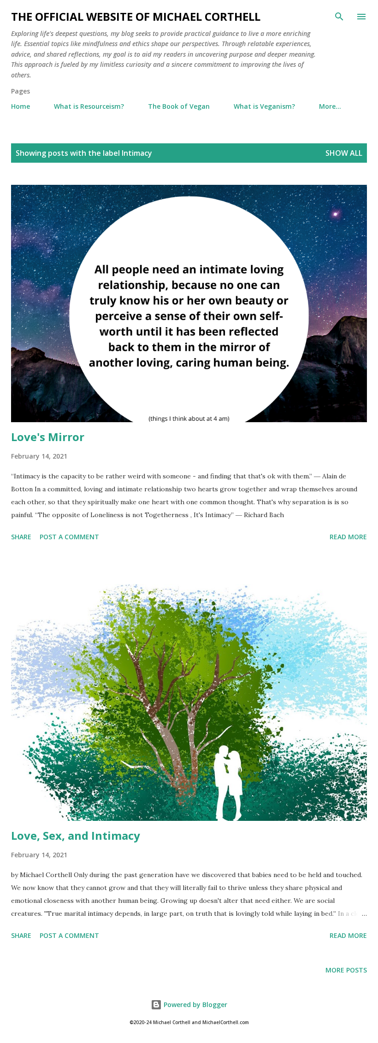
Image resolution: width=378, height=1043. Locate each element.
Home (20, 106)
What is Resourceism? (89, 106)
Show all (343, 153)
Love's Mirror (47, 436)
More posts (346, 970)
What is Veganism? (264, 106)
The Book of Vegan (179, 106)
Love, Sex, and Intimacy (77, 835)
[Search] (339, 16)
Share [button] (21, 536)
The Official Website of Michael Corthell (135, 16)
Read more (348, 536)
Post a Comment (69, 536)
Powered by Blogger (194, 1004)
